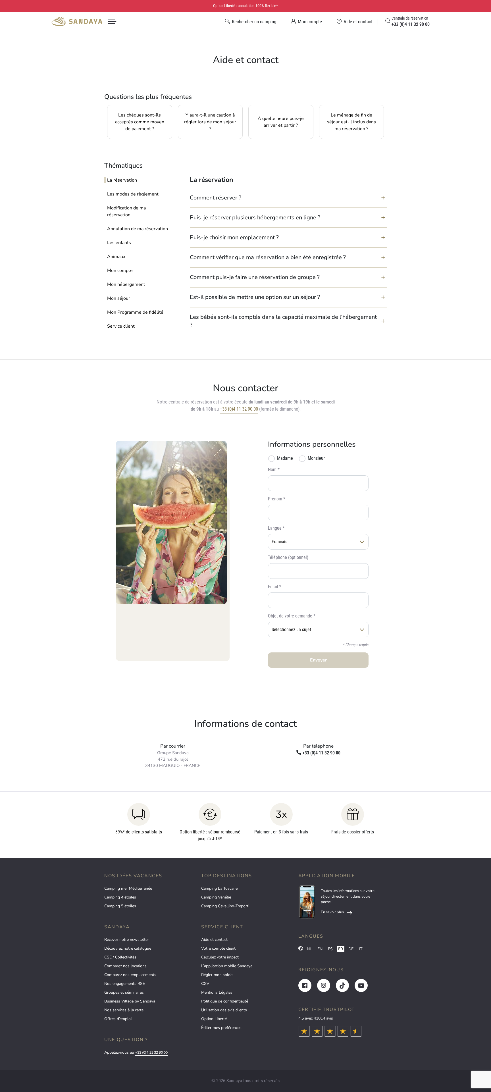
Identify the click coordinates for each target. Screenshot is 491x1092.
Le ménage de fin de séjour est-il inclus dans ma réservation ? (351, 122)
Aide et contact (214, 939)
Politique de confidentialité (224, 1001)
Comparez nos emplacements (130, 974)
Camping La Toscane (219, 888)
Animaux (116, 256)
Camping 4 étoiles (120, 897)
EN (320, 949)
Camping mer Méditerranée (128, 888)
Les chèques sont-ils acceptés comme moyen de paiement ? (139, 122)
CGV (205, 983)
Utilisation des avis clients (224, 1010)
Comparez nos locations (125, 966)
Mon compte (120, 270)
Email (273, 586)
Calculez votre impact (220, 957)
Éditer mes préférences (221, 1027)
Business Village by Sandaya (129, 1001)
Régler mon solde (216, 974)
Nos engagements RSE (124, 983)
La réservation (122, 180)
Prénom (275, 499)
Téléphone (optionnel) (288, 557)
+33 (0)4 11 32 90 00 (239, 409)
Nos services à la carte (123, 1010)
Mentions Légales (216, 992)
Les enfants (119, 243)
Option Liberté (214, 1019)
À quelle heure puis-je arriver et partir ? (281, 121)
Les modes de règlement (133, 194)
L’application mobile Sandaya (226, 966)
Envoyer (318, 660)
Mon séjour (118, 298)
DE (350, 949)
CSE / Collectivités (120, 957)
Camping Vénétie (216, 897)
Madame (285, 458)
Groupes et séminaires (124, 992)
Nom (272, 469)
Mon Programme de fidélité (135, 312)
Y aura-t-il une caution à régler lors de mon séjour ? (210, 122)
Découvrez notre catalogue (127, 948)
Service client (121, 326)
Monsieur (316, 458)
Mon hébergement (126, 284)
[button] (288, 197)
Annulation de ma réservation (137, 229)
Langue (275, 528)
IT (360, 949)
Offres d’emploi (118, 1019)
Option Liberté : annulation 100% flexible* (245, 5)
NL (309, 949)
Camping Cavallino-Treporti (225, 906)
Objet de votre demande (290, 616)
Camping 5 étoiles (120, 906)
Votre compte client (218, 948)
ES (330, 949)
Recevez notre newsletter (126, 939)
